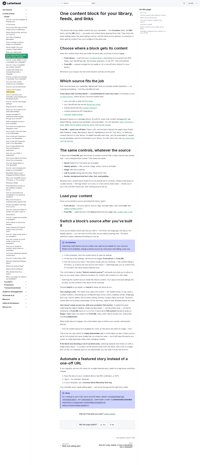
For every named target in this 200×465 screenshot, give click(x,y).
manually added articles (73, 114)
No (113, 425)
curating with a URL (124, 212)
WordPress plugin (94, 104)
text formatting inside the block (82, 125)
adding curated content (73, 209)
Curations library (96, 58)
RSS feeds (88, 101)
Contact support (109, 414)
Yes (104, 425)
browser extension (89, 108)
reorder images (105, 125)
